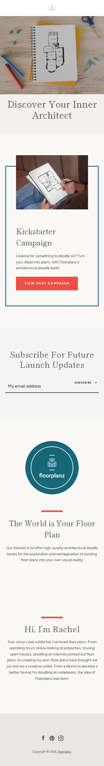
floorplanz (64, 751)
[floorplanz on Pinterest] (52, 738)
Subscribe (82, 382)
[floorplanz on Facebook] (43, 738)
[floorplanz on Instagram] (60, 738)
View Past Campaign (47, 283)
